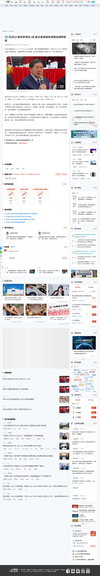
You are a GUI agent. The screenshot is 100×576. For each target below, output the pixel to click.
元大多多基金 (76, 313)
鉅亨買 (53, 2)
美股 (24, 2)
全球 (42, 2)
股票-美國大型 (81, 300)
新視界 (71, 5)
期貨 (51, 5)
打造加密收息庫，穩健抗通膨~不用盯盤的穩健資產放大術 (87, 206)
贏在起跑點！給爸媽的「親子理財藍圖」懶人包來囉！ (27, 174)
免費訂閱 (93, 546)
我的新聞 (86, 5)
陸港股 (29, 2)
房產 (61, 5)
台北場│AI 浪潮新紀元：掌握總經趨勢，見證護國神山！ (87, 198)
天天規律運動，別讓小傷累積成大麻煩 (13, 318)
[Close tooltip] (13, 273)
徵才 (52, 569)
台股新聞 (11, 31)
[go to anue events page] (86, 2)
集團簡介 (29, 569)
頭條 (7, 5)
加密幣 (47, 2)
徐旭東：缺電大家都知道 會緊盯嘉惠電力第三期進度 (20, 219)
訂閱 (63, 2)
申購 (94, 307)
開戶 (94, 298)
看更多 (65, 227)
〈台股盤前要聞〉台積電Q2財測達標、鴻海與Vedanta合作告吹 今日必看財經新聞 (17, 271)
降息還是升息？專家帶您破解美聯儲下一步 (19, 140)
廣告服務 (34, 569)
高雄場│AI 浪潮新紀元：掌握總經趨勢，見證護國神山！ (87, 213)
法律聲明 (63, 569)
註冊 (93, 2)
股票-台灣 (80, 309)
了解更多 (64, 184)
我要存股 (64, 174)
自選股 (92, 5)
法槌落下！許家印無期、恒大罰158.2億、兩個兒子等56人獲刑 (58, 318)
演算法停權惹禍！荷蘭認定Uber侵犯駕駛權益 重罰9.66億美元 (35, 299)
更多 (94, 40)
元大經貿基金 (76, 320)
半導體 (78, 417)
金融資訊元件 (41, 569)
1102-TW (18, 49)
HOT (79, 197)
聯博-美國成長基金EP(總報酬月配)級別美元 (81, 297)
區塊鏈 (56, 5)
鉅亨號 (58, 2)
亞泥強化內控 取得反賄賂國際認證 (15, 222)
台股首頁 (58, 174)
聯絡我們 (48, 569)
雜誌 (80, 5)
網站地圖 (57, 569)
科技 (20, 5)
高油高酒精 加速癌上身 (34, 317)
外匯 (38, 2)
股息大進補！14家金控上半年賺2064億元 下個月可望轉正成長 (49, 271)
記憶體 (78, 408)
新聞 (16, 2)
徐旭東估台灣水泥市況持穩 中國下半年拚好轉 (18, 216)
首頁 (12, 2)
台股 (20, 2)
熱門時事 (31, 5)
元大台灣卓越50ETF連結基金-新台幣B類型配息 (81, 306)
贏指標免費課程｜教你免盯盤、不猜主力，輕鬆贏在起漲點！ (87, 221)
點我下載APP (23, 143)
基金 (34, 2)
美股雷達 (80, 147)
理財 (66, 5)
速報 (37, 5)
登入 (91, 2)
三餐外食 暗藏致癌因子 (57, 298)
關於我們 (23, 569)
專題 (76, 5)
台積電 (78, 412)
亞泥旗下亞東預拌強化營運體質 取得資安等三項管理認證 (21, 214)
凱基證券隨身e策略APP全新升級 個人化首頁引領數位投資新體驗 (13, 299)
